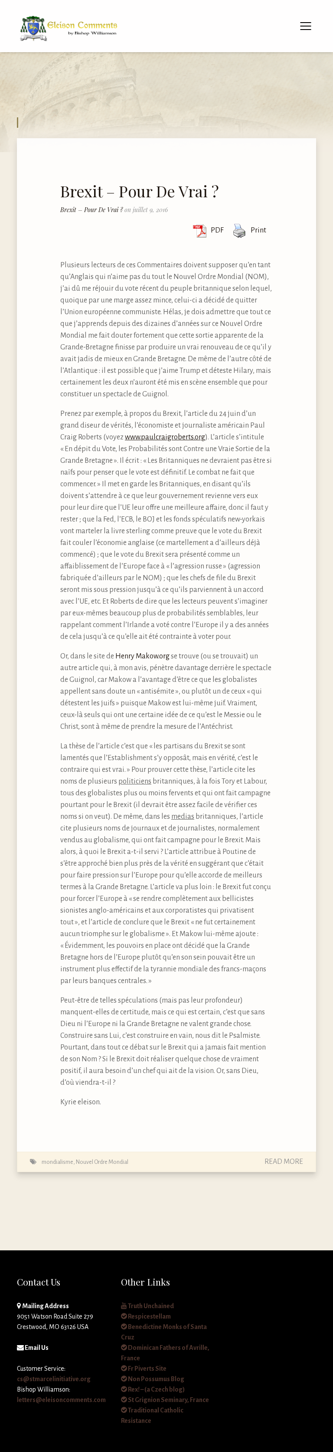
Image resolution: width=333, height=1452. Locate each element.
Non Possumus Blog (155, 1379)
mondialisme (57, 1162)
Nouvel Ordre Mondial (102, 1162)
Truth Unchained (150, 1305)
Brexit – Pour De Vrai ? (139, 190)
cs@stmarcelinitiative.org (54, 1379)
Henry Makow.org (142, 656)
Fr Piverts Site (146, 1368)
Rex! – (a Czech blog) (156, 1389)
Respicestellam (149, 1316)
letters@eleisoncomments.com (61, 1399)
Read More (283, 1162)
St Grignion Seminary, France (168, 1399)
